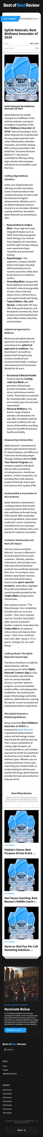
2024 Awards (7, 1097)
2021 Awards (7, 1109)
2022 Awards (7, 1105)
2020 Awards (7, 1113)
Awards (5, 1070)
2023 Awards (7, 1101)
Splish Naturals (25, 729)
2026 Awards (7, 1090)
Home (5, 1066)
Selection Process (10, 1073)
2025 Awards (7, 1093)
